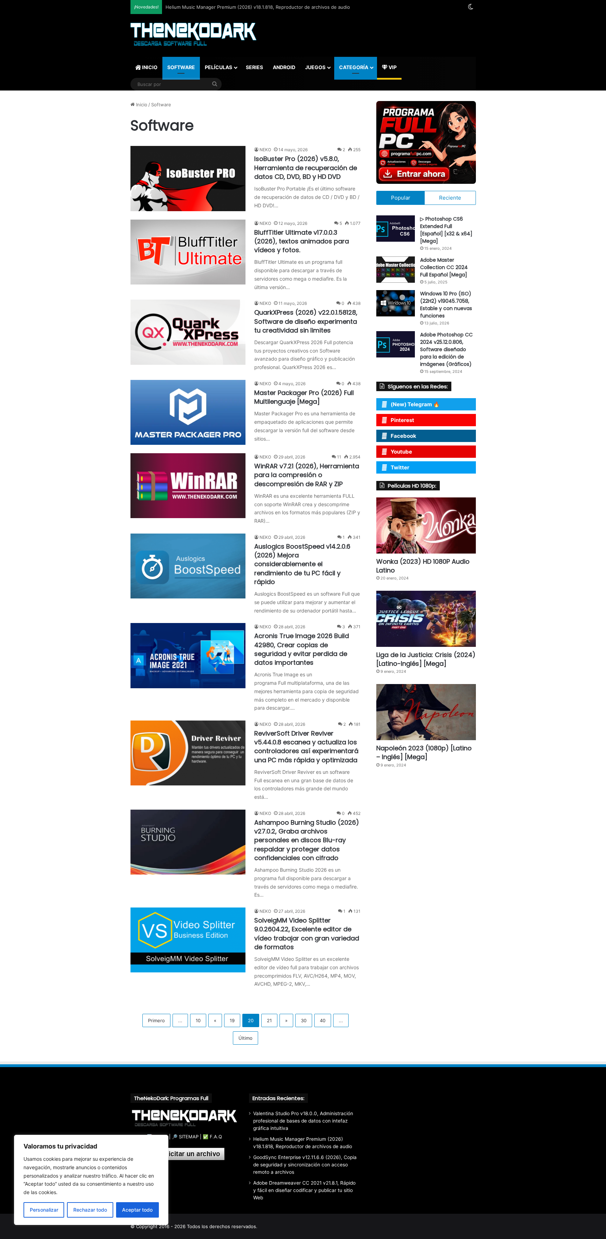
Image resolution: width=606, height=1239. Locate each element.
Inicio (141, 104)
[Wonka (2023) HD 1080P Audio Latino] (426, 525)
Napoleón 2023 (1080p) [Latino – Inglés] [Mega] (424, 752)
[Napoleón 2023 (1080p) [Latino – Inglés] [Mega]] (426, 712)
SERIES (254, 67)
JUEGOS (315, 67)
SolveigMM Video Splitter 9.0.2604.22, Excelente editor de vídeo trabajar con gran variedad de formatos (306, 933)
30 (304, 1020)
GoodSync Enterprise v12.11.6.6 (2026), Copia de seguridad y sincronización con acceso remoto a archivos (305, 1164)
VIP (392, 67)
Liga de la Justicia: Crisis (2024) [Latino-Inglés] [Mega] (426, 659)
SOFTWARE (181, 67)
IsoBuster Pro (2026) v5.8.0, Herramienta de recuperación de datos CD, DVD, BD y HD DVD (305, 167)
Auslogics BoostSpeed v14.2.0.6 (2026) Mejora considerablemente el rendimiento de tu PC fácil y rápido (302, 564)
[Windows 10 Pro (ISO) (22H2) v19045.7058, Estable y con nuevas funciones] (395, 303)
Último (245, 1038)
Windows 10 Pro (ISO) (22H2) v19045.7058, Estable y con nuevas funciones (446, 304)
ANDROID (284, 67)
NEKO (265, 149)
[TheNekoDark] (193, 35)
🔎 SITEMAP (185, 1136)
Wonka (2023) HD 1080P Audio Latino (423, 566)
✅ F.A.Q (212, 1136)
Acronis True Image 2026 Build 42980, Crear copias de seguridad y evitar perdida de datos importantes (301, 649)
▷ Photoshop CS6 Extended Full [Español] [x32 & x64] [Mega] (446, 230)
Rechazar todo (90, 1210)
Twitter (400, 467)
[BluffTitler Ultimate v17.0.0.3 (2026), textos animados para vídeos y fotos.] (187, 252)
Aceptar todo (137, 1210)
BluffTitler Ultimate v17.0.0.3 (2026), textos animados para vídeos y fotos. (301, 241)
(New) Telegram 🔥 (415, 404)
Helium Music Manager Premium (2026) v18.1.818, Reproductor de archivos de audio (258, 7)
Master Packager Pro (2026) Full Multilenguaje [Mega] (304, 397)
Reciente (450, 197)
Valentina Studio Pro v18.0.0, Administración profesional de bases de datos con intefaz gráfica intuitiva (303, 1121)
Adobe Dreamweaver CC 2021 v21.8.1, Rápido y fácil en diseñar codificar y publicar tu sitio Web (304, 1190)
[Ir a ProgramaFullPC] (426, 142)
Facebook (403, 436)
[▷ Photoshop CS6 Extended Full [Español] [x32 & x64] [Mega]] (395, 228)
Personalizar (44, 1210)
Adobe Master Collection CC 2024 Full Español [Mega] (444, 267)
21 (269, 1020)
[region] (91, 1180)
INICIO (149, 67)
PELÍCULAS (218, 67)
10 (198, 1020)
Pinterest (402, 420)
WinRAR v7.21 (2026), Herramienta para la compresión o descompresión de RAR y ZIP (306, 475)
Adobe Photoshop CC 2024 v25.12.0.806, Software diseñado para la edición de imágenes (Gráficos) (446, 349)
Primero (156, 1020)
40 (322, 1020)
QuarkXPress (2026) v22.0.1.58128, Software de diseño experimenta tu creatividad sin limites (305, 321)
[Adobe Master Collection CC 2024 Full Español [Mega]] (395, 269)
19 (232, 1020)
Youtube (401, 451)
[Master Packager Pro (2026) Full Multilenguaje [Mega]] (187, 412)
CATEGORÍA (353, 67)
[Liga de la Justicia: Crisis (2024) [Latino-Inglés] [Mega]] (426, 619)
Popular (400, 197)
